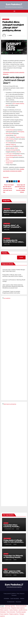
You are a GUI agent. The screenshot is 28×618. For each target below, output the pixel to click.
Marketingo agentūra (10, 605)
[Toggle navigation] (14, 11)
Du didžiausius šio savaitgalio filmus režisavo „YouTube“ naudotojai (13, 242)
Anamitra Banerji (10, 129)
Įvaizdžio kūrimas (23, 610)
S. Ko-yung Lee (9, 153)
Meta (15, 135)
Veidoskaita (3, 612)
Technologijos (6, 19)
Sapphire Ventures (20, 137)
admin (10, 35)
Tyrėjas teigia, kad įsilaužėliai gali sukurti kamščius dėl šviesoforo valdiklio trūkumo (20, 188)
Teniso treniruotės (11, 612)
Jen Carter (8, 142)
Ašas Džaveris (9, 133)
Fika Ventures (18, 155)
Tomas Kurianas (10, 161)
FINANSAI (5, 569)
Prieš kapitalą (21, 131)
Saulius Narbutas (13, 610)
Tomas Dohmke (9, 157)
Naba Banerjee (9, 146)
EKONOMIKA (6, 553)
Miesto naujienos (4, 610)
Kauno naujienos (4, 614)
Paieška (4, 253)
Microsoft (19, 151)
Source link (5, 177)
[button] (26, 11)
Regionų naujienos (14, 614)
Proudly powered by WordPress (10, 593)
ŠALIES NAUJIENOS (7, 538)
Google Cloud (9, 162)
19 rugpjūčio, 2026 (9, 528)
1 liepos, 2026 (8, 544)
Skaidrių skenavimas (5, 608)
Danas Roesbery (10, 139)
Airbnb (16, 148)
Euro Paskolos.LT (14, 4)
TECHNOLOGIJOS (11, 601)
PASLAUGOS (18, 601)
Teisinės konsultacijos (21, 605)
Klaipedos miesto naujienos (18, 608)
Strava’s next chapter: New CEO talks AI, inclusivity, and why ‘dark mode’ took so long (8, 188)
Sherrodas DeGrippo (11, 150)
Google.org (13, 144)
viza (15, 140)
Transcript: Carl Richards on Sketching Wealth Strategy (13, 557)
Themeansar (13, 595)
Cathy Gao (8, 137)
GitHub (7, 159)
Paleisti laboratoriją (10, 155)
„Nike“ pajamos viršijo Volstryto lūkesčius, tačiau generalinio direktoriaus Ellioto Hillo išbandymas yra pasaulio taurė (12, 286)
